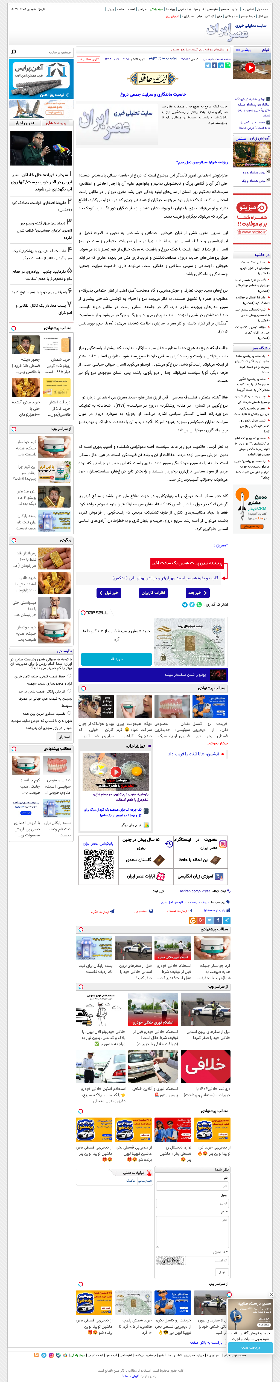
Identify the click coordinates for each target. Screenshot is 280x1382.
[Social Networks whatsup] (199, 605)
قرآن (219, 17)
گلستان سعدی (138, 860)
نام (226, 1177)
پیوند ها (170, 9)
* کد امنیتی (220, 1252)
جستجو (225, 9)
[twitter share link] (208, 65)
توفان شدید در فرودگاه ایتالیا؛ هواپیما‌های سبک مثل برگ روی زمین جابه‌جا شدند (252, 107)
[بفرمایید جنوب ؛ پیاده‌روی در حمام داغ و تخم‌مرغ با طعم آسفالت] (116, 772)
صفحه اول (262, 9)
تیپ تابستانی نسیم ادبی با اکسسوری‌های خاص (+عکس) (252, 315)
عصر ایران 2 (188, 17)
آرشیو (235, 9)
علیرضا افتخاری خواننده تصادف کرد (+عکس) (253, 300)
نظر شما (222, 1169)
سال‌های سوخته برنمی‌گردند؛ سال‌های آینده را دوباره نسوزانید (188, 49)
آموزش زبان (172, 17)
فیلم (199, 17)
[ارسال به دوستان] (155, 58)
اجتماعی (207, 59)
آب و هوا (199, 9)
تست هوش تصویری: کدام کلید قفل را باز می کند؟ (254, 426)
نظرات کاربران (153, 592)
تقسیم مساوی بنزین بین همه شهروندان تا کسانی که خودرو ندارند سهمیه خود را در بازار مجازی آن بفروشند (41, 721)
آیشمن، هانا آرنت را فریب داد (193, 754)
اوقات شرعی (184, 9)
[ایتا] (193, 920)
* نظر (224, 1212)
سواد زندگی (156, 9)
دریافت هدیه (250, 1348)
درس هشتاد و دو (254, 172)
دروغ (206, 902)
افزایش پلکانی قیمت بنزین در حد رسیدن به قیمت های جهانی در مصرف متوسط (45, 699)
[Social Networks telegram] (185, 605)
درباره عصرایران (194, 1355)
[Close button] (271, 1294)
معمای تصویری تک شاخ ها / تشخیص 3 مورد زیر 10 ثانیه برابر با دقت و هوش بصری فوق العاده (252, 446)
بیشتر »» (243, 49)
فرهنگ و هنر (248, 17)
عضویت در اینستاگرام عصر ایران (195, 843)
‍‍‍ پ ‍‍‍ (169, 58)
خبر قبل (111, 592)
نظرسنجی (212, 9)
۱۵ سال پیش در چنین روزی (141, 843)
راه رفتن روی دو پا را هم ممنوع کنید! (38, 292)
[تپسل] (83, 613)
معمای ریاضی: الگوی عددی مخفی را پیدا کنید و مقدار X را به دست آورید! (253, 384)
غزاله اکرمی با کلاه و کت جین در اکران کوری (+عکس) (252, 333)
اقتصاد (131, 9)
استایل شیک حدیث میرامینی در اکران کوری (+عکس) (255, 268)
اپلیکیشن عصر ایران (98, 843)
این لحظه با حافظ (194, 860)
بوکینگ (130, 1181)
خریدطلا (116, 659)
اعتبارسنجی (145, 1181)
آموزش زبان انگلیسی (195, 876)
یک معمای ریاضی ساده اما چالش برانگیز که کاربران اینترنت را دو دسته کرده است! (252, 364)
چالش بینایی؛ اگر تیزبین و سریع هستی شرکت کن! (252, 399)
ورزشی (110, 9)
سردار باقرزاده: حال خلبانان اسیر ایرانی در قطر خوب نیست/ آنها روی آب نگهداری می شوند (41, 182)
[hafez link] (153, 78)
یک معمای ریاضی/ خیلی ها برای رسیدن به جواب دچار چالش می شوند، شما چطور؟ (252, 469)
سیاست (195, 902)
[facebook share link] (214, 65)
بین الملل (263, 17)
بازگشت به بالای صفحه (206, 1343)
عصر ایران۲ (214, 1355)
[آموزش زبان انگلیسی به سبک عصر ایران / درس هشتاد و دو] (252, 154)
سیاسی (142, 9)
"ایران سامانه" (130, 1376)
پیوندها (139, 1355)
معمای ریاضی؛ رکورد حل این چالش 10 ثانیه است (252, 411)
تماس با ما (247, 9)
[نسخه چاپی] (151, 58)
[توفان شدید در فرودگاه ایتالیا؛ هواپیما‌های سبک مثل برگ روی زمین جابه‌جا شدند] (252, 66)
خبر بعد (194, 592)
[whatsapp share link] (228, 65)
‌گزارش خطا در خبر (88, 60)
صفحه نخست (223, 59)
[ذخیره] (159, 59)
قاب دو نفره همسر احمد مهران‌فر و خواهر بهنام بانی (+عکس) (252, 286)
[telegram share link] (221, 65)
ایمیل (224, 1195)
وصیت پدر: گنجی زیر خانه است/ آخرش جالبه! (254, 125)
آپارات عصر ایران (141, 876)
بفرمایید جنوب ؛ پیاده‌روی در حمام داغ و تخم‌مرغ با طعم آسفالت (120, 797)
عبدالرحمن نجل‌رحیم (174, 902)
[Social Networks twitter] (192, 605)
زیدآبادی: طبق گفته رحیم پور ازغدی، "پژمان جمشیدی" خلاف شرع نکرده (44, 230)
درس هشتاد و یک (253, 181)
